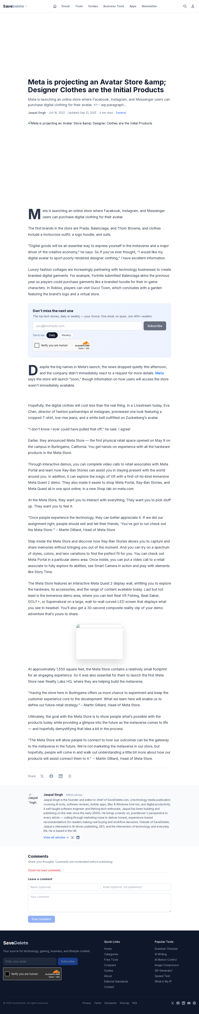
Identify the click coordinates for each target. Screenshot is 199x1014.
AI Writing (161, 954)
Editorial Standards (116, 981)
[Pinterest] (194, 1003)
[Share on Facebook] (51, 776)
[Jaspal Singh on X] (72, 837)
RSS (134, 1003)
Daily (52, 335)
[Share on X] (41, 776)
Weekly (66, 335)
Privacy (87, 1003)
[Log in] (193, 6)
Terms (97, 1003)
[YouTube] (188, 1003)
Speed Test (162, 976)
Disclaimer (111, 1003)
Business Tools (113, 6)
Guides (93, 6)
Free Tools (111, 959)
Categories (111, 954)
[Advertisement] (99, 46)
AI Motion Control (166, 959)
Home (108, 948)
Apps (133, 6)
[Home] (54, 6)
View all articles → (56, 837)
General (121, 112)
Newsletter (149, 6)
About (108, 976)
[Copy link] (69, 776)
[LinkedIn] (183, 1003)
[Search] (185, 6)
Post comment (41, 919)
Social (65, 6)
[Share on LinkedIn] (60, 776)
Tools (79, 6)
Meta (159, 373)
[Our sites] (26, 6)
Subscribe (155, 326)
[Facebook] (178, 1003)
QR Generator (163, 970)
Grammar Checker (166, 948)
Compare (110, 965)
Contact (109, 986)
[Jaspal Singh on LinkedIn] (77, 837)
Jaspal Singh (37, 112)
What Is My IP (163, 981)
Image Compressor (167, 965)
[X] (172, 1003)
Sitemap (124, 1003)
